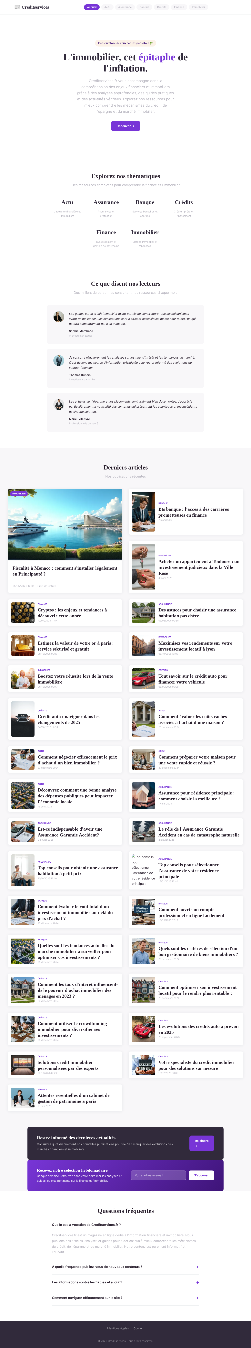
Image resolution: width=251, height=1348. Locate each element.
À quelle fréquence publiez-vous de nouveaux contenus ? (97, 1267)
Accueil (91, 7)
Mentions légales (118, 1328)
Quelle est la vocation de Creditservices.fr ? (86, 1225)
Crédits (161, 7)
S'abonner (201, 1175)
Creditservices (31, 7)
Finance (179, 7)
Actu (107, 7)
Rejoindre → (202, 1143)
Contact (139, 1328)
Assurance (125, 7)
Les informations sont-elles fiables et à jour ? (87, 1282)
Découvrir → (126, 126)
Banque (144, 7)
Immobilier (198, 7)
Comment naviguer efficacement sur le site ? (87, 1298)
